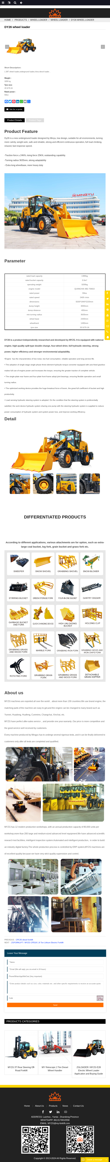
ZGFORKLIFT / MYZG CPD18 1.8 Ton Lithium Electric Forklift (37, 942)
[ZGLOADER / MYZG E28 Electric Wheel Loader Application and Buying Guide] (88, 1047)
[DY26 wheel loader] (21, 47)
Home (7, 20)
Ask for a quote (15, 109)
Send (55, 1005)
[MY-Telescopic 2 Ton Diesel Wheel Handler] (55, 1047)
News (65, 1106)
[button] (103, 47)
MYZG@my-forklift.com (59, 1123)
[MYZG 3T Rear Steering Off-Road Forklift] (21, 1047)
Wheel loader (38, 20)
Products (21, 20)
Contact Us (78, 1106)
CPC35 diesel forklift (24, 940)
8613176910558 (61, 1120)
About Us (39, 1106)
